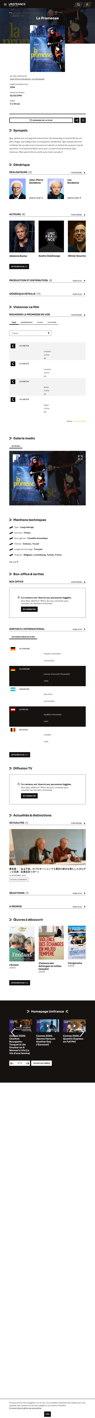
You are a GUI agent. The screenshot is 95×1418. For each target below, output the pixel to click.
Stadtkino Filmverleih (53, 714)
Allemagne (24, 648)
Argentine (24, 689)
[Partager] (76, 120)
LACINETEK (24, 346)
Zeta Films (48, 694)
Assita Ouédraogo (49, 255)
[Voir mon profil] (87, 4)
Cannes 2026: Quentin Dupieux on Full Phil (46, 1038)
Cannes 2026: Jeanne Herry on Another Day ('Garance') (18, 1040)
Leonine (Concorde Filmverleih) (57, 674)
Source (70, 421)
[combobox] (30, 333)
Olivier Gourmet (77, 255)
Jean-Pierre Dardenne (20, 79)
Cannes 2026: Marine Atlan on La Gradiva (74, 1038)
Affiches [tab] (16, 446)
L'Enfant (14, 965)
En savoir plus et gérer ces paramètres (25, 1408)
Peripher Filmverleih (52, 654)
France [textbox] (15, 333)
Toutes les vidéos (41, 1063)
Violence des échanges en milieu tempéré (50, 966)
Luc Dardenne (38, 79)
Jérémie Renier (18, 256)
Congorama (75, 963)
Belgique (23, 729)
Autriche (23, 709)
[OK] (47, 1414)
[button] (80, 458)
